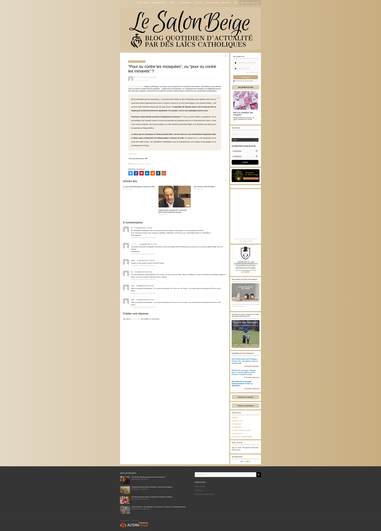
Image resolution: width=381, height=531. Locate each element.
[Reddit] (152, 173)
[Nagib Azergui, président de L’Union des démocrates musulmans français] (174, 207)
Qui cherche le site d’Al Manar (204, 186)
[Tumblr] (158, 173)
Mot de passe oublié (252, 72)
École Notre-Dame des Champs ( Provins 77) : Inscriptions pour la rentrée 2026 (245, 361)
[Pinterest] (141, 173)
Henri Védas (132, 154)
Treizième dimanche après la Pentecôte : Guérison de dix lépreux (152, 487)
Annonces (198, 2)
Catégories (237, 427)
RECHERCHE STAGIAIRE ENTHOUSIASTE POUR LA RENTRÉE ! (242, 384)
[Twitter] (130, 173)
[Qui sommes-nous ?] (241, 462)
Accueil (139, 2)
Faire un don (238, 421)
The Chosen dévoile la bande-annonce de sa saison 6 (148, 477)
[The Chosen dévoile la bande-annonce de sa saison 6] (125, 484)
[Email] (164, 173)
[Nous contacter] (243, 462)
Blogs (146, 2)
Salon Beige (140, 77)
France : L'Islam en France (137, 61)
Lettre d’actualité (184, 2)
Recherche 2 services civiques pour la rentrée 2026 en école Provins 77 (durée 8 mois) (243, 372)
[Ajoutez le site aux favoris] (245, 462)
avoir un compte (136, 319)
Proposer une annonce (245, 397)
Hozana (250, 241)
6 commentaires (138, 80)
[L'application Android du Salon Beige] (249, 462)
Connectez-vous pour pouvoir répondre (143, 237)
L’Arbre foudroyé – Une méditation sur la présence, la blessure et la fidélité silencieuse (158, 507)
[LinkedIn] (147, 173)
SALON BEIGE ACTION (245, 87)
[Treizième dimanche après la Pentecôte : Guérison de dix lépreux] (125, 493)
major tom (134, 244)
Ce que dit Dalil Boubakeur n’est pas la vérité (139, 186)
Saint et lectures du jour (242, 430)
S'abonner (199, 490)
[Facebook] (136, 173)
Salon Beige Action (158, 2)
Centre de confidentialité (242, 437)
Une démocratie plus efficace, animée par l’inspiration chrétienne (151, 497)
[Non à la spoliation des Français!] (245, 109)
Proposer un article (212, 2)
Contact (172, 2)
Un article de (136, 86)
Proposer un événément (246, 405)
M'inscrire (255, 80)
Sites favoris (238, 433)
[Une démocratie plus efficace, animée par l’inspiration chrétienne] (125, 503)
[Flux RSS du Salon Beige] (247, 462)
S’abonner (237, 424)
